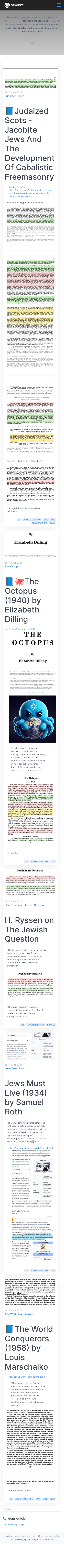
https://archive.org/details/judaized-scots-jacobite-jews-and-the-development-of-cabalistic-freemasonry (30, 193)
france (51, 1025)
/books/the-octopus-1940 (22, 629)
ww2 (38, 1499)
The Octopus (13, 566)
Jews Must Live (14, 1068)
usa (53, 861)
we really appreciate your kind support (34, 1539)
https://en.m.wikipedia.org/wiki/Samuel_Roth (31, 1148)
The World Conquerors (19, 1314)
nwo (52, 1499)
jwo (45, 1499)
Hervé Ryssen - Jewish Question (25, 905)
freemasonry (39, 523)
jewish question (32, 519)
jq (19, 519)
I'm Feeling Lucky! (15, 1524)
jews (52, 523)
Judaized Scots (14, 96)
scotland (49, 519)
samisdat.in (10, 1536)
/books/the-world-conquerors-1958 (27, 1377)
